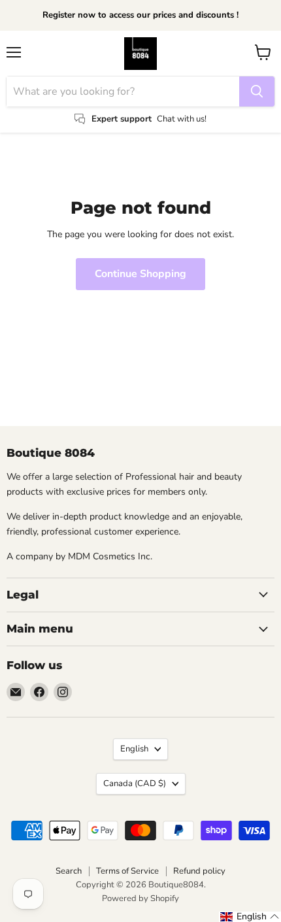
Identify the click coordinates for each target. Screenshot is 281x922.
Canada (134, 783)
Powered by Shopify (140, 898)
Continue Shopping (140, 274)
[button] (250, 917)
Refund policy (199, 871)
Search (69, 871)
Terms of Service (127, 871)
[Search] (256, 91)
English (134, 749)
